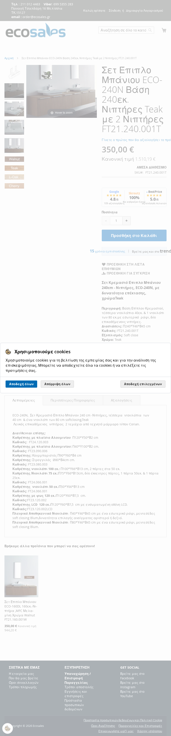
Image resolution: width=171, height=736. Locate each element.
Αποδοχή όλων (21, 384)
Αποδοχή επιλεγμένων (143, 384)
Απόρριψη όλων (57, 384)
